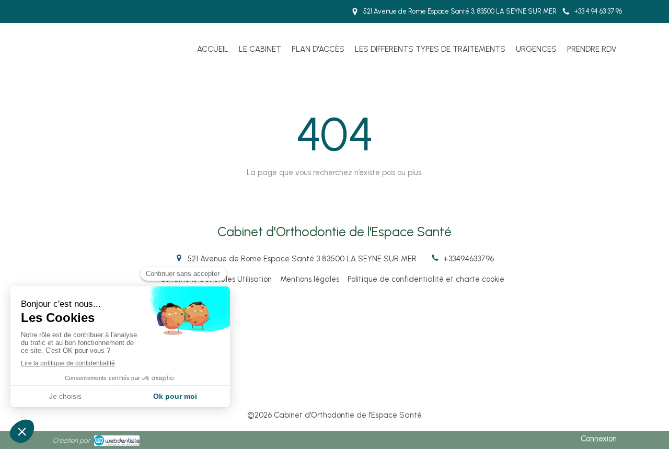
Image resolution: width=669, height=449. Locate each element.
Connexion (599, 438)
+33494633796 (468, 258)
